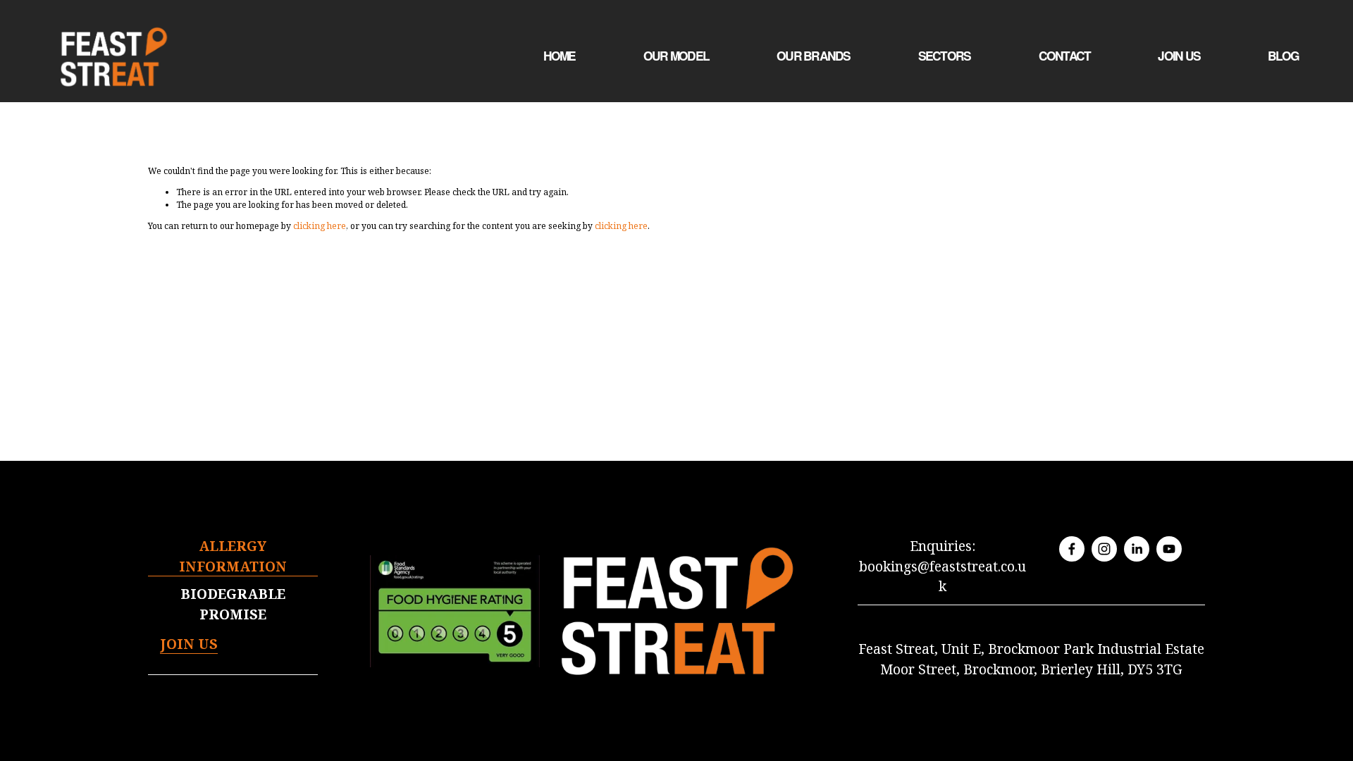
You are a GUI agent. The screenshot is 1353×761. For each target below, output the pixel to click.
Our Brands (814, 55)
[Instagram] (1104, 549)
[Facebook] (1072, 549)
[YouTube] (1169, 549)
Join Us (1179, 55)
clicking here (319, 226)
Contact (1065, 55)
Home (559, 55)
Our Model (676, 55)
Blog (1283, 55)
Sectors (944, 55)
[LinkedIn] (1136, 549)
